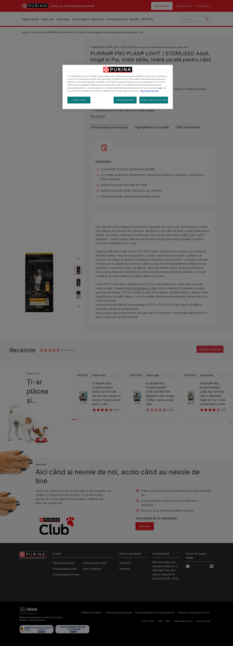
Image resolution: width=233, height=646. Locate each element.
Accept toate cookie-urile (153, 100)
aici (160, 88)
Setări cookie (78, 100)
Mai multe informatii (149, 91)
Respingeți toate (125, 100)
